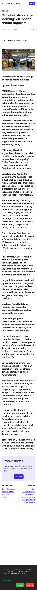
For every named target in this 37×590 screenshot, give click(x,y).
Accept (20, 585)
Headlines (6, 11)
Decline (30, 585)
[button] (3, 3)
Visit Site (18, 476)
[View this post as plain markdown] (30, 30)
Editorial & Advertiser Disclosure (18, 40)
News (32, 3)
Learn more (7, 580)
